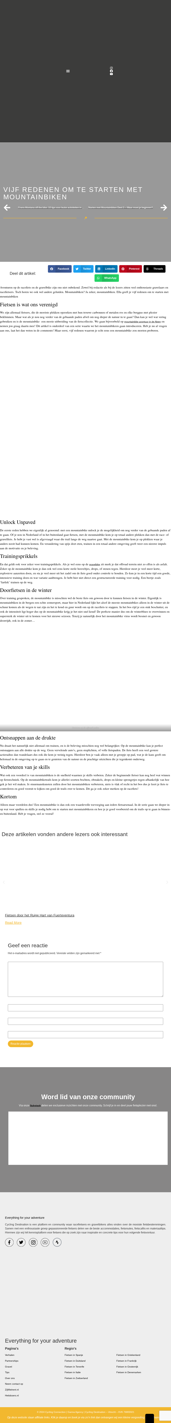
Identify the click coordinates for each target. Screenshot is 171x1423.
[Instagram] (111, 68)
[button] (68, 71)
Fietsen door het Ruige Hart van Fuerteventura (39, 915)
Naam (12, 1002)
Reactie (13, 960)
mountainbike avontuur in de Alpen (142, 321)
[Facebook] (111, 71)
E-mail (12, 1015)
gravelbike (94, 564)
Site (10, 1029)
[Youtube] (111, 74)
